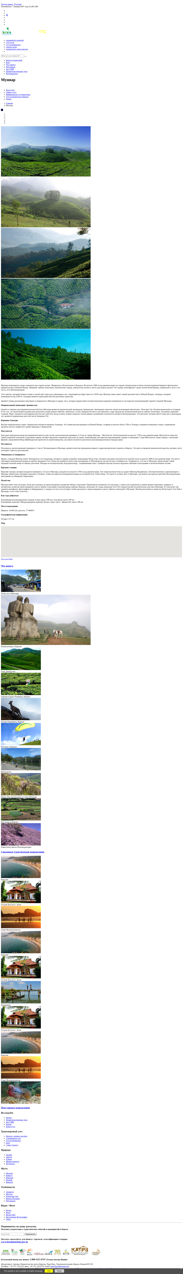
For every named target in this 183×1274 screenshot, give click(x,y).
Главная (9, 103)
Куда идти (10, 42)
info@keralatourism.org (59, 1266)
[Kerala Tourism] (23, 36)
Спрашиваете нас (13, 1138)
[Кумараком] (21, 1003)
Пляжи (9, 1159)
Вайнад (9, 1175)
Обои (8, 1219)
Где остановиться (13, 45)
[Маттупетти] (21, 770)
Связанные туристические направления (22, 852)
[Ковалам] (21, 877)
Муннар (9, 1173)
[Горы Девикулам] (21, 669)
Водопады (10, 1164)
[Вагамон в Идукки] (21, 744)
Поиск (8, 99)
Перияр (9, 1180)
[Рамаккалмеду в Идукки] (46, 644)
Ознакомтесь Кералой (15, 40)
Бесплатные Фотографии (16, 1217)
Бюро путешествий (14, 60)
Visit (48, 1271)
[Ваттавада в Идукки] (21, 820)
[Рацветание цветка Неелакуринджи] (21, 845)
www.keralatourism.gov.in (14, 1241)
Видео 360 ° (11, 1215)
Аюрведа (10, 1192)
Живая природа (12, 1161)
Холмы (9, 1155)
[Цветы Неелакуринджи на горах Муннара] (21, 795)
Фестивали (10, 67)
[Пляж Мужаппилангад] (21, 927)
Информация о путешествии (18, 94)
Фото (8, 1213)
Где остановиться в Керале (17, 97)
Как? (8, 62)
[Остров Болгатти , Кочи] (21, 902)
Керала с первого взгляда (16, 1136)
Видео (8, 1210)
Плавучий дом (12, 1196)
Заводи (9, 1157)
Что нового (11, 65)
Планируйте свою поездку (17, 49)
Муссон (9, 1194)
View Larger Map (7, 559)
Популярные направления (15, 1107)
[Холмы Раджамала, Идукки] (21, 719)
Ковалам (9, 1178)
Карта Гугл (10, 1127)
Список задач (11, 47)
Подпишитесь (12, 74)
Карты (8, 1124)
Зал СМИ (10, 69)
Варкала (9, 1182)
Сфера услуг (11, 92)
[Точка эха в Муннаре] (21, 591)
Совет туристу (12, 1145)
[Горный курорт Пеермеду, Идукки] (21, 694)
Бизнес (9, 1118)
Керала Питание (13, 1199)
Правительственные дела (16, 71)
